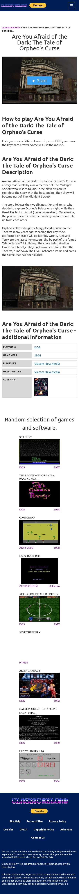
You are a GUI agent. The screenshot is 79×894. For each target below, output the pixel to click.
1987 (57, 467)
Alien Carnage (29, 670)
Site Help (15, 821)
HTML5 (23, 662)
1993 (57, 700)
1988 (57, 547)
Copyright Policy (44, 829)
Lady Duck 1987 (29, 556)
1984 (57, 781)
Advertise (66, 829)
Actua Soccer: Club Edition (38, 594)
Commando (27, 517)
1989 (57, 742)
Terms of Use (35, 821)
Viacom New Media (47, 363)
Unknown (54, 586)
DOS (37, 347)
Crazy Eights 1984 (31, 751)
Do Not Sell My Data (43, 857)
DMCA (23, 829)
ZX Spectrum (28, 586)
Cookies (8, 829)
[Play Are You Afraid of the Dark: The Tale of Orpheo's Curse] (39, 102)
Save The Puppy (29, 632)
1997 (57, 624)
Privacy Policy (57, 821)
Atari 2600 (26, 547)
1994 (37, 355)
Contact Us (38, 837)
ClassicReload (11, 27)
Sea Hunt (25, 437)
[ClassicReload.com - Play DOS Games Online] (14, 5)
